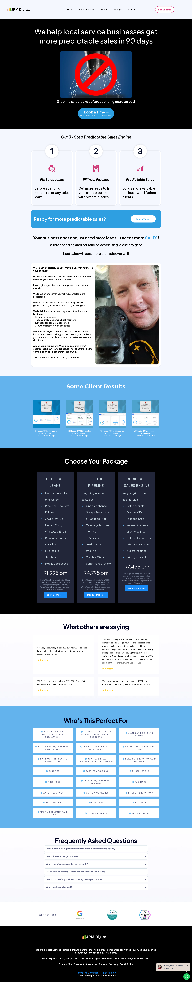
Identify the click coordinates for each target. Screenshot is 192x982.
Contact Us (133, 9)
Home (70, 9)
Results (104, 9)
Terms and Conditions (88, 972)
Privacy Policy (108, 972)
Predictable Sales (87, 9)
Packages (118, 9)
